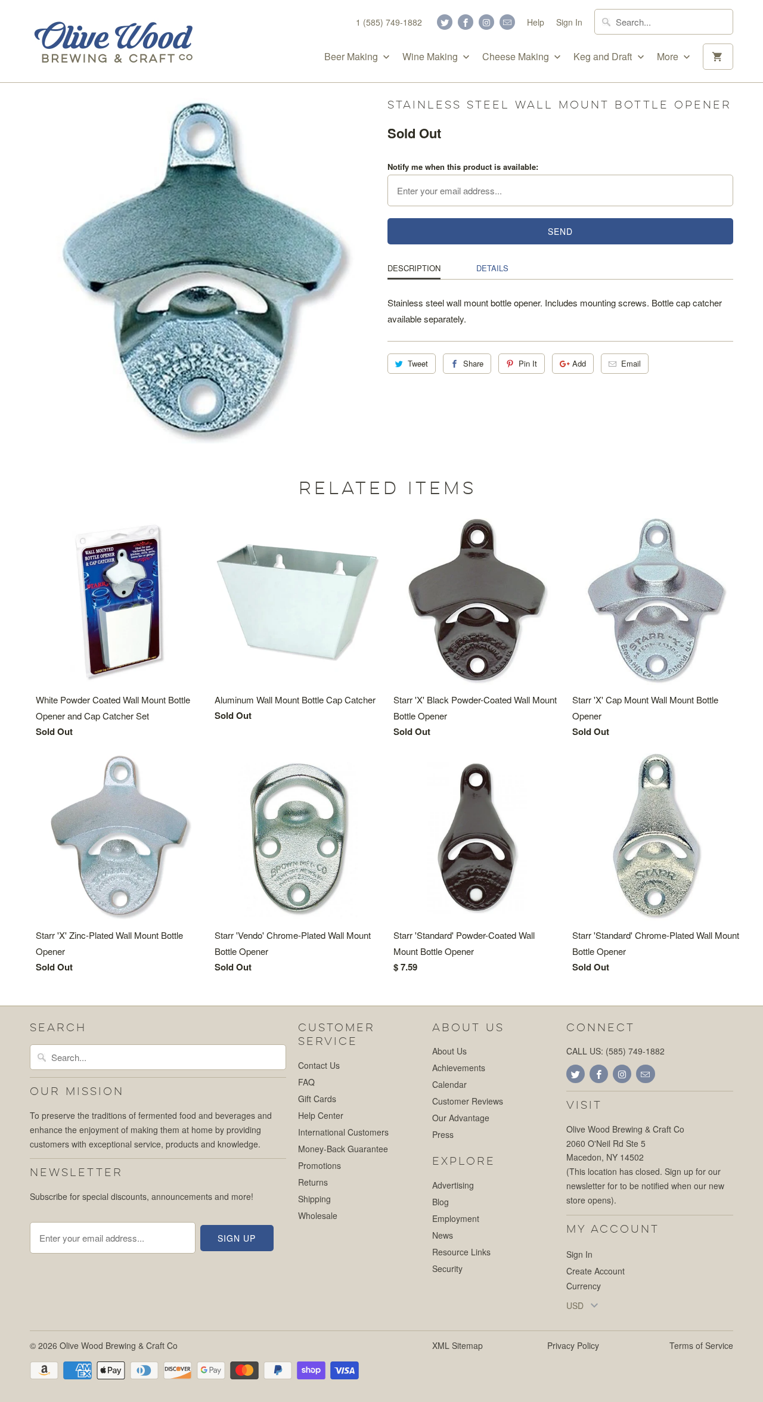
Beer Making (352, 56)
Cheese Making (516, 56)
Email (631, 363)
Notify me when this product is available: (462, 166)
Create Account (595, 1271)
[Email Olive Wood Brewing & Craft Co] (507, 22)
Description (414, 268)
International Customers (343, 1132)
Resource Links (461, 1252)
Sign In (569, 22)
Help (535, 22)
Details (492, 268)
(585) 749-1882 (635, 1051)
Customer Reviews (467, 1101)
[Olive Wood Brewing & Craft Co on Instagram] (486, 22)
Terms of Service (701, 1345)
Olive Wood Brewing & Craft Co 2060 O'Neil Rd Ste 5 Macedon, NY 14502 (625, 1143)
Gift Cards (317, 1099)
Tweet (418, 363)
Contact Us (319, 1065)
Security (447, 1268)
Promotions (319, 1165)
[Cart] (718, 57)
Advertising (453, 1185)
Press (443, 1134)
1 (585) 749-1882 (389, 22)
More (669, 56)
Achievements (458, 1068)
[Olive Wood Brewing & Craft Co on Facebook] (465, 22)
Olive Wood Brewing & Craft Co (119, 1345)
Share (473, 363)
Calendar (449, 1084)
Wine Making (431, 56)
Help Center (320, 1115)
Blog (440, 1202)
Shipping (314, 1199)
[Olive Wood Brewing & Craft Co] (113, 41)
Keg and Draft (603, 56)
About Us (449, 1051)
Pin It (528, 363)
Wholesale (317, 1215)
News (442, 1235)
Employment (455, 1218)
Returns (313, 1182)
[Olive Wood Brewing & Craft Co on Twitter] (444, 22)
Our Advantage (460, 1118)
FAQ (306, 1082)
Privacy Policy (573, 1345)
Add (579, 363)
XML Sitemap (457, 1345)
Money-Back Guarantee (343, 1149)
